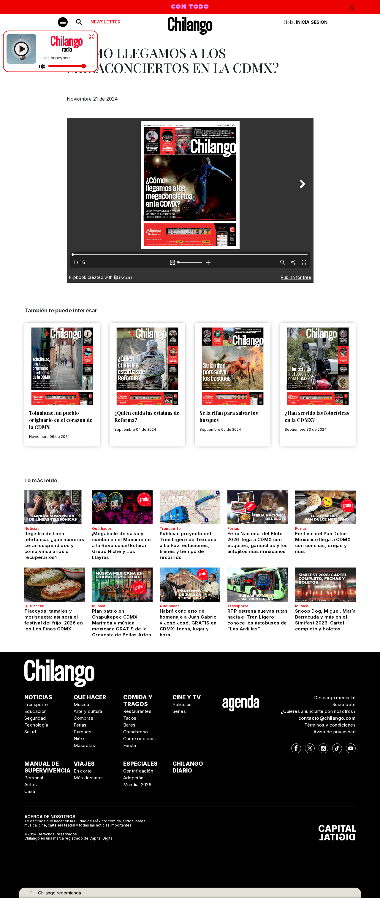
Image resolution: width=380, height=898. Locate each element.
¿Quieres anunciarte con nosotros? (318, 711)
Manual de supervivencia (47, 767)
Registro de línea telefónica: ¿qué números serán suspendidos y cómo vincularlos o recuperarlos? (54, 545)
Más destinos (88, 778)
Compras (83, 718)
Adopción (133, 778)
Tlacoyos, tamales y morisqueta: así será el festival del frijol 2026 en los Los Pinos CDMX (53, 620)
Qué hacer (102, 528)
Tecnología (36, 725)
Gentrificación (138, 771)
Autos (30, 784)
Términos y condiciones (330, 725)
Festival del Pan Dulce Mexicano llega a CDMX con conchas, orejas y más (323, 542)
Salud (30, 732)
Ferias (233, 528)
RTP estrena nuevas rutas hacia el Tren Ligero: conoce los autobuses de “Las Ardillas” (257, 620)
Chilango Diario (187, 767)
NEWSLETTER (106, 22)
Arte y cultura (88, 711)
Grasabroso (135, 732)
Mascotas (84, 745)
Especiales (140, 763)
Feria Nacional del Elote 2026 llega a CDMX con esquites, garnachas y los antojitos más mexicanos (257, 542)
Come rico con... (141, 738)
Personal (33, 778)
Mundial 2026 (137, 784)
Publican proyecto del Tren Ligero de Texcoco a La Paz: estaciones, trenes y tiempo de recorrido (188, 545)
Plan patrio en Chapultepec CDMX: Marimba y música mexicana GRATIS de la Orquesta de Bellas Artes (121, 623)
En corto (83, 771)
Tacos (130, 718)
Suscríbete (344, 704)
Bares (129, 725)
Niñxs (80, 738)
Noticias (31, 528)
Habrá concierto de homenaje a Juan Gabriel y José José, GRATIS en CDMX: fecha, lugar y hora (189, 623)
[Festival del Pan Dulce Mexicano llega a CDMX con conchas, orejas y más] (325, 507)
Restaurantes (137, 711)
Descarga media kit (335, 697)
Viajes (84, 763)
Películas (182, 704)
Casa (29, 791)
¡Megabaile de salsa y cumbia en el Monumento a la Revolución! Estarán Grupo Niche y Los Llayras (121, 545)
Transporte (170, 528)
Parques (82, 732)
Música (98, 606)
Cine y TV (186, 697)
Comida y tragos (138, 701)
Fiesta (129, 745)
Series (179, 711)
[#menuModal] (63, 22)
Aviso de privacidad (335, 732)
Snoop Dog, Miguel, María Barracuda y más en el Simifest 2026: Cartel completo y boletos (325, 620)
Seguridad (35, 718)
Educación (35, 711)
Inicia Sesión (311, 22)
